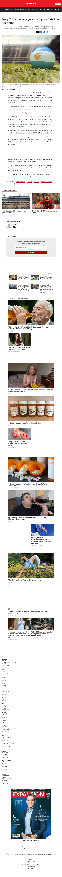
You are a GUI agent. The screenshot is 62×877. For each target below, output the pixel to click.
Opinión (4, 685)
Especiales (5, 757)
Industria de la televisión (46, 181)
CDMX (3, 682)
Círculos (4, 694)
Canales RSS (30, 866)
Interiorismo (5, 732)
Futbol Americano (7, 765)
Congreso (4, 680)
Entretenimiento (6, 715)
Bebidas (4, 777)
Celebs (4, 708)
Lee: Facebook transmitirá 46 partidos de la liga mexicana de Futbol (29, 113)
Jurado (4, 784)
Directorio (31, 868)
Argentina (30, 181)
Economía (27, 9)
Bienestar (4, 781)
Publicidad (30, 859)
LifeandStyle (5, 673)
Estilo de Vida (6, 783)
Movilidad (4, 741)
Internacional (35, 9)
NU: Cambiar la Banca (31, 840)
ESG (52, 9)
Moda (3, 696)
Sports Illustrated (6, 760)
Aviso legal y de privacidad (30, 864)
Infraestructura (6, 729)
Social (3, 738)
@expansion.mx (31, 848)
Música (4, 720)
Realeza (4, 692)
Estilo (3, 714)
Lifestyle (4, 769)
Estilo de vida (6, 709)
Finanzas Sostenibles (8, 743)
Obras (48, 9)
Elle (3, 703)
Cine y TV (4, 719)
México (4, 679)
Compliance (30, 862)
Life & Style (5, 713)
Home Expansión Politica (9, 662)
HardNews (10, 184)
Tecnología (43, 9)
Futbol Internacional (20, 181)
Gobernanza (5, 740)
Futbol (3, 761)
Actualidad (5, 752)
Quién (3, 690)
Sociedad (4, 686)
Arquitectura (5, 731)
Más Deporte (5, 768)
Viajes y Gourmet (6, 699)
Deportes (4, 717)
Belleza (4, 697)
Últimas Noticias (9, 9)
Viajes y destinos (7, 778)
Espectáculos (5, 691)
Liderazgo (5, 754)
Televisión (36, 181)
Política (22, 9)
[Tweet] (37, 32)
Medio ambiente (6, 737)
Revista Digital (58, 3)
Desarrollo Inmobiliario (8, 728)
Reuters (15, 224)
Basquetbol (5, 766)
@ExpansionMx (11, 89)
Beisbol (4, 763)
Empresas (16, 9)
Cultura (4, 700)
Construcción (5, 726)
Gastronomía (5, 775)
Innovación (5, 745)
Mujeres (57, 9)
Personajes (5, 780)
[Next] (58, 200)
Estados (4, 683)
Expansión (5, 659)
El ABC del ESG (6, 746)
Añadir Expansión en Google (53, 31)
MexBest (4, 774)
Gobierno (4, 677)
